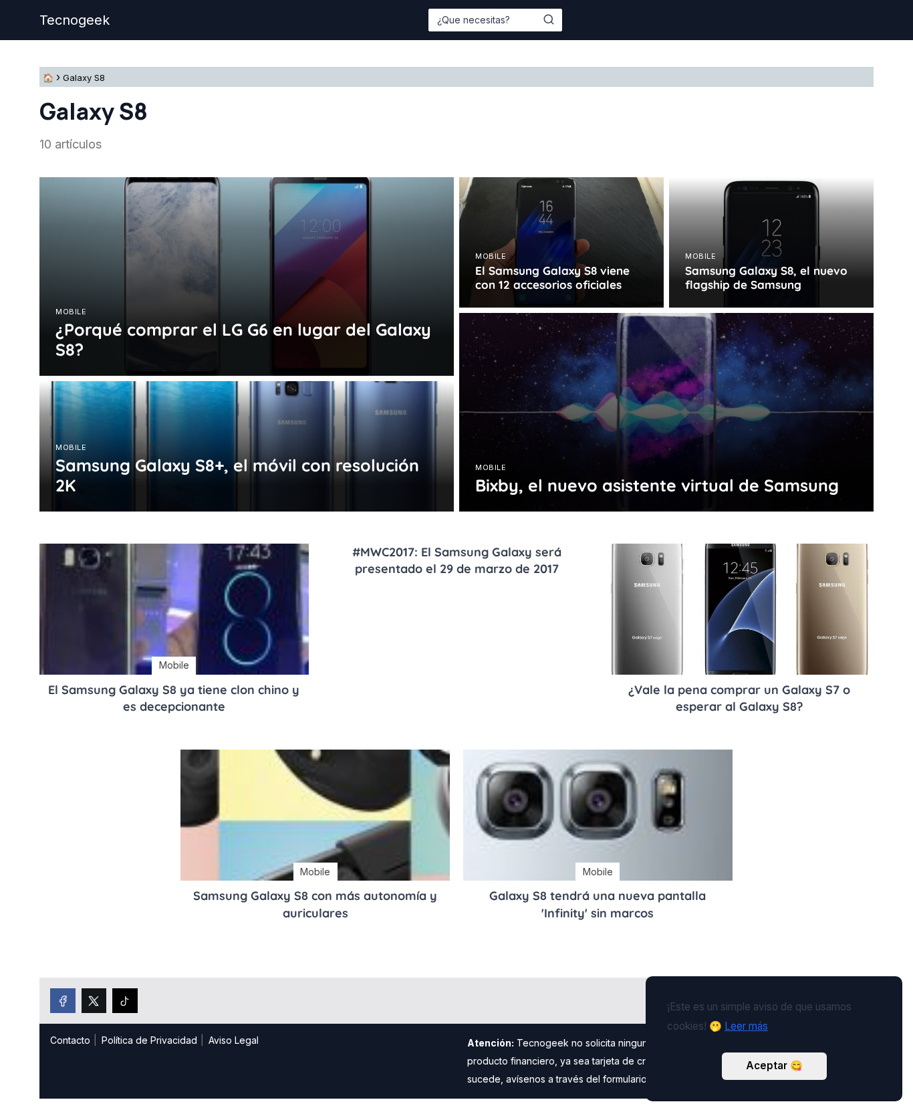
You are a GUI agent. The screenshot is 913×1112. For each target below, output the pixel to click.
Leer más (746, 1026)
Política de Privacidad (149, 1040)
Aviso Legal (234, 1040)
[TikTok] (125, 1001)
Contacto (70, 1040)
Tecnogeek (74, 20)
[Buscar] (548, 19)
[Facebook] (63, 1001)
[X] (94, 1001)
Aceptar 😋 (774, 1065)
